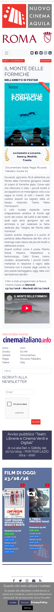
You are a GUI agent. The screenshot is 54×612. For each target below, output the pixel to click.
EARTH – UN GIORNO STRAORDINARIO (14, 61)
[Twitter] (20, 581)
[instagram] (45, 52)
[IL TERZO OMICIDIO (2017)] (39, 503)
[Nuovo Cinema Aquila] (27, 15)
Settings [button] (27, 608)
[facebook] (36, 52)
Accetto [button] (12, 602)
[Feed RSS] (49, 52)
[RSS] (40, 581)
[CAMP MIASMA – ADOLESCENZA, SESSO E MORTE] (14, 503)
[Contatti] (34, 581)
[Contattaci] (31, 52)
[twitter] (40, 52)
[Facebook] (14, 581)
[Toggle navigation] (6, 53)
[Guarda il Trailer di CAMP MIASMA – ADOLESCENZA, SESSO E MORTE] (22, 484)
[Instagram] (27, 581)
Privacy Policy (39, 602)
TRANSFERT (46, 61)
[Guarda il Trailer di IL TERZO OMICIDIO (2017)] (47, 484)
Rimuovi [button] (25, 602)
